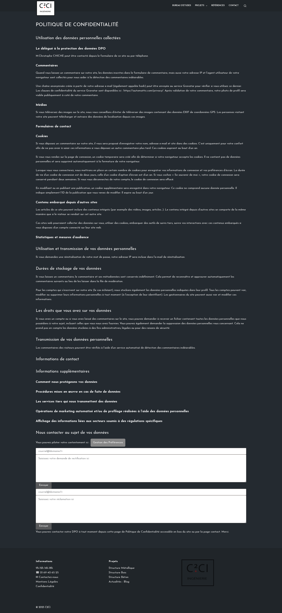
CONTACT (234, 6)
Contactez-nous (48, 577)
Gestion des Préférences (108, 442)
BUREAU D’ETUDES (181, 6)
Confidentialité (45, 586)
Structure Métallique (121, 568)
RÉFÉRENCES (218, 6)
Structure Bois (117, 572)
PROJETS (199, 6)
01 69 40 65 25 (49, 572)
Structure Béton (118, 577)
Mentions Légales (47, 581)
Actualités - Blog (119, 581)
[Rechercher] (245, 6)
